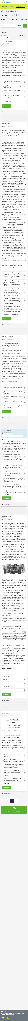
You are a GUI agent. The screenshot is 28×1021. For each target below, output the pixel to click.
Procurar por (3, 23)
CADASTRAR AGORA (21, 6)
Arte (14, 10)
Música (4, 19)
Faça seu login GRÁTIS (14, 812)
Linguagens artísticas (10, 15)
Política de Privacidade (7, 1014)
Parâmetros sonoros (18, 19)
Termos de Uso (18, 1013)
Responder (6, 106)
